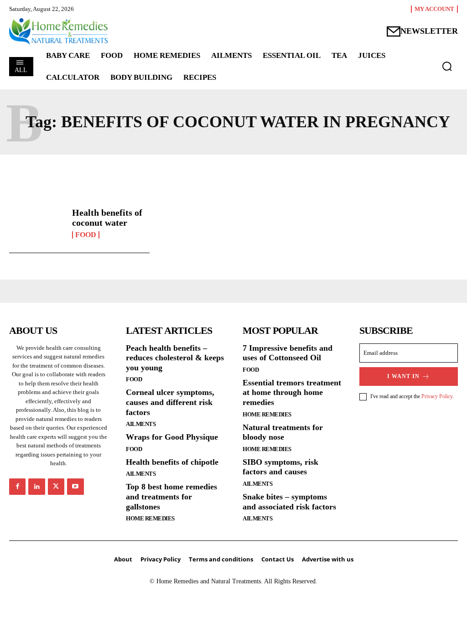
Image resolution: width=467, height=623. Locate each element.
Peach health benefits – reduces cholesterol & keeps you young (175, 357)
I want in (403, 376)
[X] (56, 486)
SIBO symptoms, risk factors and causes (280, 467)
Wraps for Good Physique (172, 436)
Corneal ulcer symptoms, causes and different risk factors (170, 402)
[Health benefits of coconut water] (37, 223)
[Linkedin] (36, 486)
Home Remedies (150, 518)
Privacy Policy (436, 396)
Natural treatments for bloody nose (283, 432)
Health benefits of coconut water (107, 218)
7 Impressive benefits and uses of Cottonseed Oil (287, 353)
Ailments (141, 424)
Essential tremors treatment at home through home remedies (292, 392)
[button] (447, 66)
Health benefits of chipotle (172, 462)
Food (85, 235)
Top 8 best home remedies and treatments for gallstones (171, 496)
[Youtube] (75, 486)
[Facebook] (17, 486)
